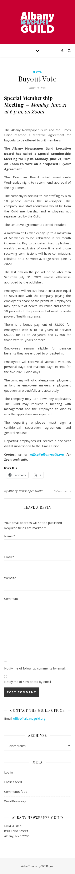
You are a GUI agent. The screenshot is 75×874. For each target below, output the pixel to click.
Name (9, 536)
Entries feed (13, 782)
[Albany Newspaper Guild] (37, 22)
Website (10, 578)
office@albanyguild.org (47, 454)
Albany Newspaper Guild (25, 491)
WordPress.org (15, 801)
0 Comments (62, 491)
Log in (8, 772)
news (37, 72)
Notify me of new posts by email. (27, 682)
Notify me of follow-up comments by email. (35, 668)
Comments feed (15, 791)
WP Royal (47, 866)
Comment (11, 598)
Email (9, 557)
